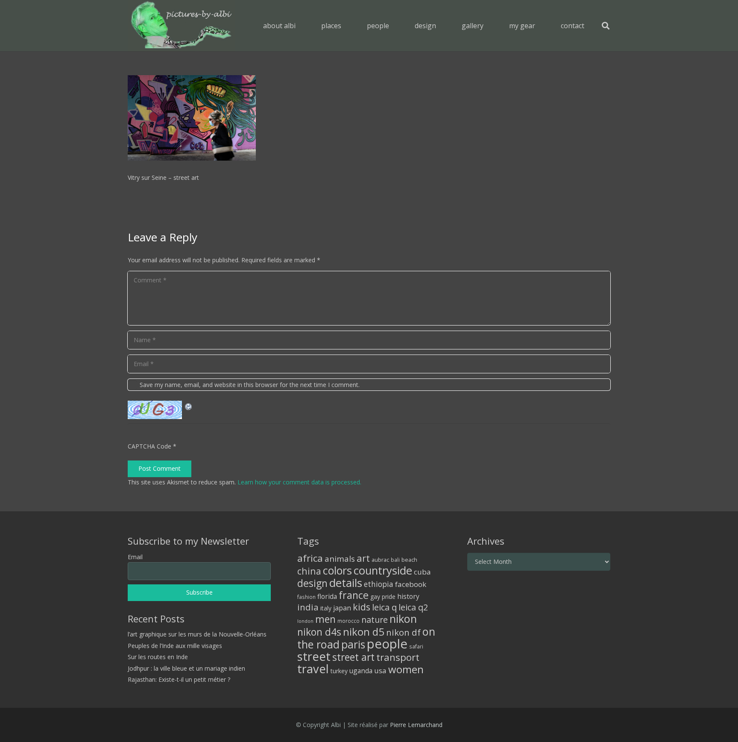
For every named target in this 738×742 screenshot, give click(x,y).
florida (327, 596)
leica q (384, 607)
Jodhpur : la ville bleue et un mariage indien (186, 668)
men (325, 619)
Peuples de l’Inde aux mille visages (175, 646)
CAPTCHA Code (149, 446)
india (308, 607)
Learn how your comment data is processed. (299, 482)
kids (361, 607)
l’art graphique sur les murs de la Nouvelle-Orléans (197, 634)
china (309, 571)
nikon (403, 618)
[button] (347, 25)
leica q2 (413, 607)
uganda (360, 670)
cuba (422, 572)
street (314, 656)
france (354, 595)
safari (416, 646)
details (345, 582)
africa (310, 558)
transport (397, 657)
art (363, 557)
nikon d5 (363, 632)
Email (135, 557)
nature (374, 619)
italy (325, 608)
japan (342, 608)
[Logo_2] (181, 25)
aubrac (380, 559)
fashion (306, 596)
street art (353, 657)
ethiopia (378, 584)
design (312, 583)
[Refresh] (188, 406)
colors (337, 570)
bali (395, 559)
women (406, 669)
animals (340, 558)
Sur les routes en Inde (158, 657)
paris (353, 644)
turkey (339, 671)
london (305, 621)
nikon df (403, 632)
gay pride (382, 596)
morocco (348, 620)
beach (409, 559)
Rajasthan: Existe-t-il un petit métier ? (179, 679)
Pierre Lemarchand (416, 725)
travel (313, 669)
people (387, 643)
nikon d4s (319, 632)
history (408, 596)
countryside (383, 570)
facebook (410, 584)
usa (380, 670)
